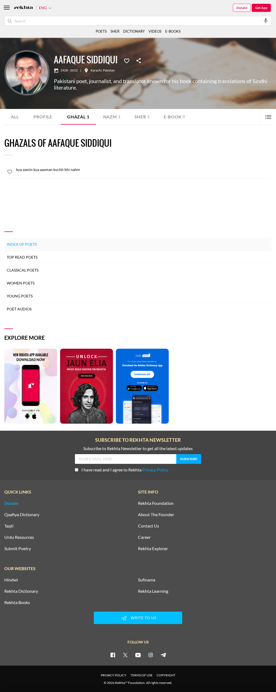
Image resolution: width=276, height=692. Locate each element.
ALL (15, 116)
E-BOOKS (173, 31)
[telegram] (163, 654)
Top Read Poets (22, 257)
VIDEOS (155, 31)
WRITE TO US (143, 617)
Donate (241, 8)
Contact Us (148, 526)
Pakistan (109, 70)
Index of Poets (22, 244)
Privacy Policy (155, 469)
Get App (261, 8)
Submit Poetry (17, 548)
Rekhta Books (17, 602)
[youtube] (138, 654)
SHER (115, 31)
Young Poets (20, 296)
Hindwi (11, 580)
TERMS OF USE (141, 675)
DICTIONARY (134, 31)
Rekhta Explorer (153, 548)
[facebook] (112, 654)
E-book (174, 116)
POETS (101, 31)
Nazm (112, 116)
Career (144, 537)
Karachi (96, 70)
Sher (142, 116)
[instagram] (150, 654)
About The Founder (156, 514)
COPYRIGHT (166, 675)
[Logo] (23, 8)
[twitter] (125, 654)
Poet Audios (19, 309)
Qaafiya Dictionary (21, 514)
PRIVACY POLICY (113, 675)
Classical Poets (23, 270)
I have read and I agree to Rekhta (124, 469)
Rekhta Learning (153, 591)
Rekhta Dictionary (21, 591)
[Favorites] (127, 60)
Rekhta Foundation (156, 503)
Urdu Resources (19, 537)
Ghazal (78, 116)
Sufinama (146, 580)
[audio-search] (265, 20)
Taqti (8, 526)
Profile (42, 116)
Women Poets (20, 283)
